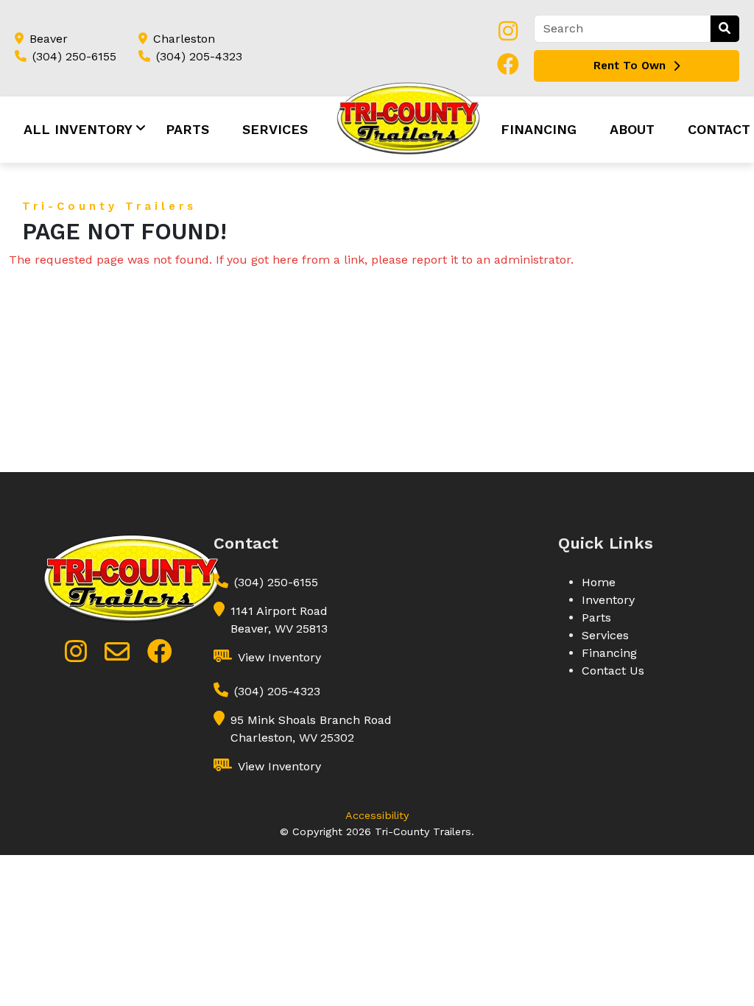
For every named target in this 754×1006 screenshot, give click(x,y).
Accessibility (377, 815)
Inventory (608, 600)
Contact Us (613, 671)
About (632, 129)
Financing (539, 129)
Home (599, 582)
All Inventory (78, 129)
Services (275, 129)
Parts (187, 129)
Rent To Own (629, 65)
